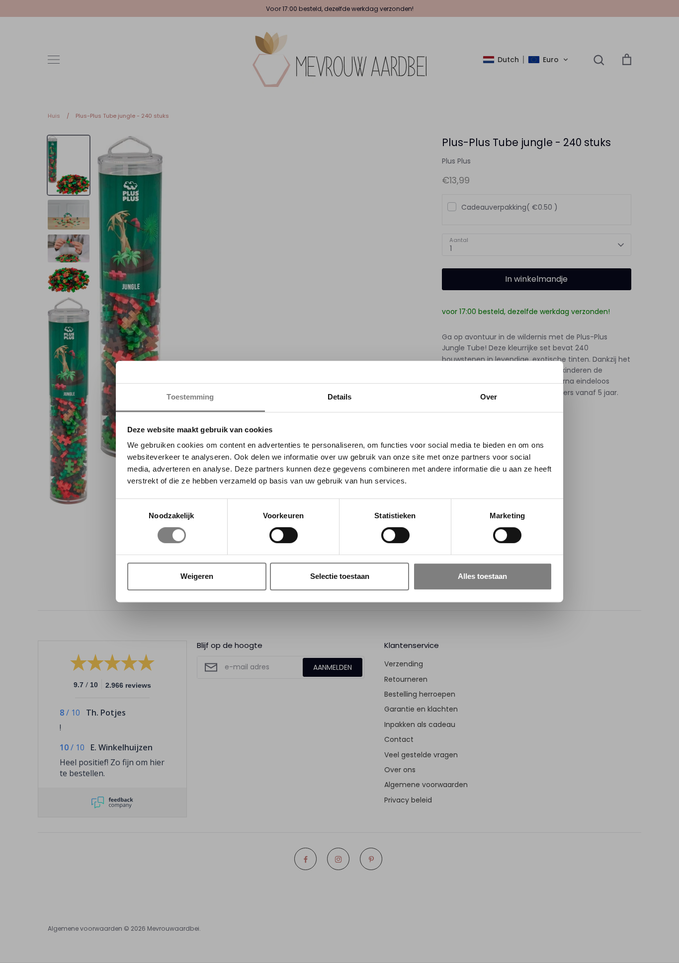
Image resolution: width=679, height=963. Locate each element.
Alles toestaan (482, 576)
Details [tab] (340, 397)
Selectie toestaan (339, 576)
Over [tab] (488, 397)
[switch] (283, 535)
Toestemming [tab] (190, 397)
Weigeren (196, 576)
